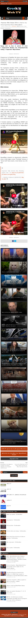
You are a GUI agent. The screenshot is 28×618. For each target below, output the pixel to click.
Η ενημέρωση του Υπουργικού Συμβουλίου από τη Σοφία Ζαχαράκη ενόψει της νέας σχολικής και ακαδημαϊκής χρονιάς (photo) (14, 350)
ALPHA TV (9, 500)
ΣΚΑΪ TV (9, 505)
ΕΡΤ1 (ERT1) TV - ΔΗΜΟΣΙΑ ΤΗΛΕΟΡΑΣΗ (16, 494)
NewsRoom (14, 26)
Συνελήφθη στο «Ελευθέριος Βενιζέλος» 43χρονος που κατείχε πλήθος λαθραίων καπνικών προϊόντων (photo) (14, 390)
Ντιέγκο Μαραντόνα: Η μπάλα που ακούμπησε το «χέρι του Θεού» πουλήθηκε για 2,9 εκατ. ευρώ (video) (14, 364)
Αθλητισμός (21, 26)
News (25, 26)
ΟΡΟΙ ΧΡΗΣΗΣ (8, 614)
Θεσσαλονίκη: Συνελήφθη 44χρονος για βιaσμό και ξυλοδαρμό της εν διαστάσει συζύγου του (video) (13, 338)
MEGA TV (9, 483)
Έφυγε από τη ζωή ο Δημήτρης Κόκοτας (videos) (12, 312)
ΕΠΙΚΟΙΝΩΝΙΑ (15, 614)
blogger (25, 472)
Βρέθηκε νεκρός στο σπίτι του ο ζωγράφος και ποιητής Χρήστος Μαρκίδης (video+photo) (13, 325)
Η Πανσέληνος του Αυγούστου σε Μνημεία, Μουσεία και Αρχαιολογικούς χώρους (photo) (14, 442)
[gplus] (26, 1)
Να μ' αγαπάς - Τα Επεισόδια (13, 547)
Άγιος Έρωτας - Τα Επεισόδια (13, 520)
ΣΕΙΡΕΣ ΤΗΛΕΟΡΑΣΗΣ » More (10, 511)
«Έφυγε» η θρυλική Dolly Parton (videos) (10, 272)
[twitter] (25, 1)
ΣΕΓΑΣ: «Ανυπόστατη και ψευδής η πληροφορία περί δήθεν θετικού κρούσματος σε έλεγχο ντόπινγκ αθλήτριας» (13, 283)
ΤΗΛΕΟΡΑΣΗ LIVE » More (9, 480)
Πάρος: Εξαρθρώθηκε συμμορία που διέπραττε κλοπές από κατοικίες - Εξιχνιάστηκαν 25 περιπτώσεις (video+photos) (13, 376)
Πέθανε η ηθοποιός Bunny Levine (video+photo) (11, 430)
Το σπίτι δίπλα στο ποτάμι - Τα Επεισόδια (16, 531)
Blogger (22, 615)
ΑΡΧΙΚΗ (3, 614)
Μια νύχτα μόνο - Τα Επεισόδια (14, 542)
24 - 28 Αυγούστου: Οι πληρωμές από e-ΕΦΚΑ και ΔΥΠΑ (14, 417)
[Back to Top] (17, 612)
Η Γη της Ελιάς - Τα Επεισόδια (13, 525)
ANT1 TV (9, 489)
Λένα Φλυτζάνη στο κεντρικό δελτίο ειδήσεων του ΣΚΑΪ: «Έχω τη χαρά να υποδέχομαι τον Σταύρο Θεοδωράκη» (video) (14, 257)
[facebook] (23, 1)
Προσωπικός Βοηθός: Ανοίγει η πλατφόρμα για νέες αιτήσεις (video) (13, 297)
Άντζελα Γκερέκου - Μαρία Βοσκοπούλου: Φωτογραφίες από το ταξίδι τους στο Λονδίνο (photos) (16, 566)
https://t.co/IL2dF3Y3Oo (18, 172)
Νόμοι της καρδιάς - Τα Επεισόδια (14, 514)
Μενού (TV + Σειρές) (7, 3)
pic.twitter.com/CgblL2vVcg (8, 174)
